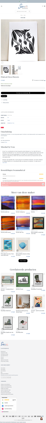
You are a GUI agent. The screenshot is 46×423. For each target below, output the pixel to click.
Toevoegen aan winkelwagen (22, 93)
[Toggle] (2, 100)
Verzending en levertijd (4, 354)
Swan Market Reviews (4, 355)
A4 (8, 117)
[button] (1, 6)
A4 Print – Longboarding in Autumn (7, 290)
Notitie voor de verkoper (6, 85)
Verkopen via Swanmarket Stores (6, 385)
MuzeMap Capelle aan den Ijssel (7, 333)
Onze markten (3, 369)
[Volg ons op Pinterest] (8, 377)
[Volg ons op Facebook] (2, 377)
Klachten (2, 358)
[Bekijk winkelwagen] (44, 6)
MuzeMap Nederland (6, 310)
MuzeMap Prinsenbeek (36, 289)
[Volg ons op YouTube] (10, 377)
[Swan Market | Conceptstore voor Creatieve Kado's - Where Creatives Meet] (23, 6)
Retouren (2, 357)
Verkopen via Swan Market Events (6, 387)
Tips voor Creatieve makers (5, 391)
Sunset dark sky (20, 232)
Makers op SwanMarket (4, 373)
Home (21, 15)
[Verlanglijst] (42, 6)
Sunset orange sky (20, 212)
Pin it (2, 127)
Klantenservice (3, 351)
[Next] (43, 41)
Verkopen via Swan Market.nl (5, 384)
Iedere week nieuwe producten (23, 1)
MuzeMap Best (19, 332)
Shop (24, 15)
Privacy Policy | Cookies (5, 361)
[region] (41, 418)
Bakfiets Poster (19, 289)
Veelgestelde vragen (4, 352)
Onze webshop (3, 370)
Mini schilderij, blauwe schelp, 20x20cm (23, 254)
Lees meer (4, 162)
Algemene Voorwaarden (4, 359)
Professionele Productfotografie (6, 392)
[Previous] (3, 41)
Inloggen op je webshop (4, 388)
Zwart (9, 120)
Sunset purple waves (6, 232)
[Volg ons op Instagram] (4, 377)
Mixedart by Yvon (11, 123)
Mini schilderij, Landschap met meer (37, 233)
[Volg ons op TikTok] (6, 377)
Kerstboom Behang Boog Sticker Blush (22, 311)
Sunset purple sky (5, 212)
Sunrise (33, 212)
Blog (1, 372)
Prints (6, 142)
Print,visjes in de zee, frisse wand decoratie (7, 254)
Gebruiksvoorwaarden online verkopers (7, 394)
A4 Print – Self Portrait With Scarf (37, 311)
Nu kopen (4, 96)
